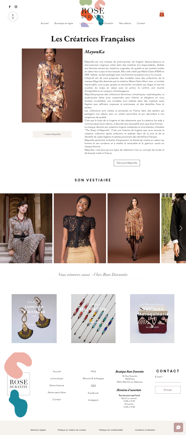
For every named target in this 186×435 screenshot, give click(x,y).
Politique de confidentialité (111, 430)
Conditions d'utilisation (145, 430)
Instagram (93, 400)
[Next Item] (181, 228)
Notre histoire (57, 385)
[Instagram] (16, 6)
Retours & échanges (93, 378)
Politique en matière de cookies (72, 430)
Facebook (93, 393)
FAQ (93, 371)
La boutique (56, 378)
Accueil (57, 371)
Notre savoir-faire (57, 392)
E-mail (158, 377)
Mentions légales (38, 430)
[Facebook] (9, 6)
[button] (161, 13)
